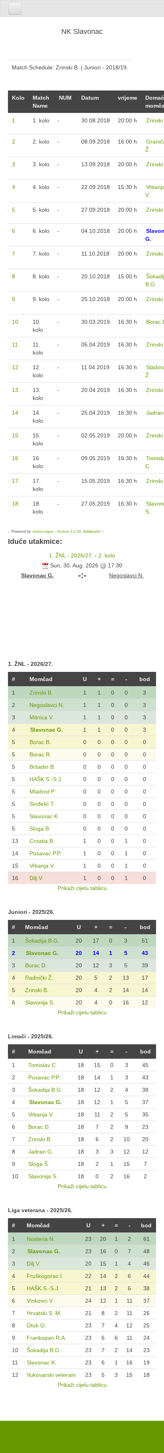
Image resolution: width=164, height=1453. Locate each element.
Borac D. (36, 965)
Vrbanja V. (42, 865)
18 (15, 503)
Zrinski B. (41, 692)
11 (15, 344)
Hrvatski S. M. (44, 1313)
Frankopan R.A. (46, 1338)
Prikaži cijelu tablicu (82, 888)
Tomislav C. (42, 1065)
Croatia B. (42, 841)
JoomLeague (42, 532)
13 (15, 390)
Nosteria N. (41, 1239)
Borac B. (40, 742)
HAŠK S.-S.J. (45, 779)
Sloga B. (40, 828)
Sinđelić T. (42, 804)
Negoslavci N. (46, 705)
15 (15, 435)
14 (15, 413)
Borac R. (40, 754)
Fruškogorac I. (45, 1276)
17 (15, 481)
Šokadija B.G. (42, 940)
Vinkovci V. (40, 1300)
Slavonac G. (46, 729)
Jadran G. (40, 1151)
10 (15, 322)
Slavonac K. (44, 816)
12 (15, 367)
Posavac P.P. (45, 853)
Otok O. (36, 1325)
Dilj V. (36, 878)
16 (15, 458)
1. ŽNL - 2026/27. (71, 555)
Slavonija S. (40, 1002)
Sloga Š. (38, 1164)
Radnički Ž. (39, 978)
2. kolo (106, 555)
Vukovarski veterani (51, 1375)
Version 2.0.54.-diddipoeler (79, 532)
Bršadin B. (42, 767)
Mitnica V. (41, 717)
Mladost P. (42, 791)
